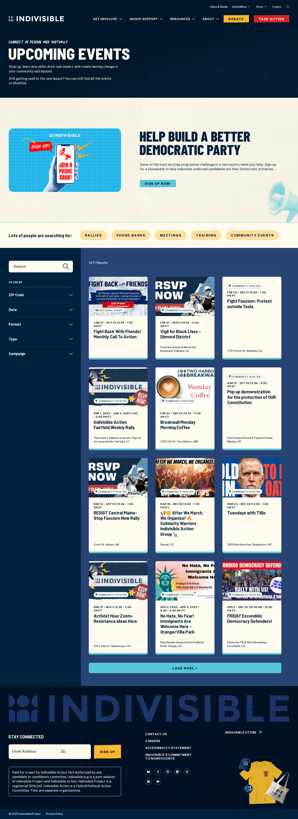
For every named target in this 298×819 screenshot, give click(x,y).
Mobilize (19, 83)
